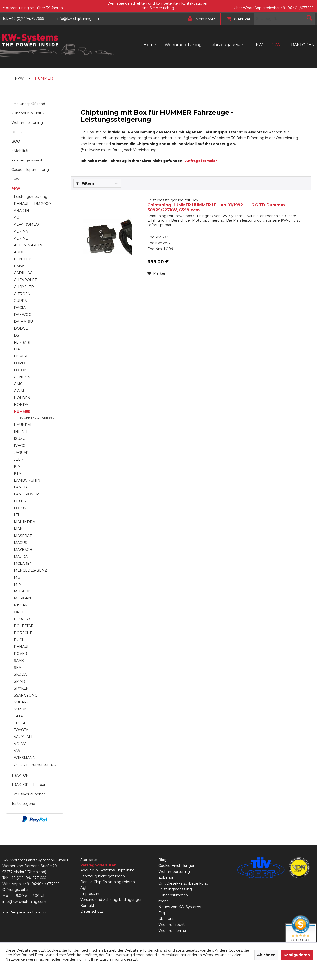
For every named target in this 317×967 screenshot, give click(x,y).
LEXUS (20, 501)
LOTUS (20, 508)
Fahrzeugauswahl (26, 160)
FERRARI (22, 342)
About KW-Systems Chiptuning (107, 870)
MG (17, 577)
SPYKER (21, 688)
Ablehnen (266, 955)
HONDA (21, 405)
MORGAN (22, 598)
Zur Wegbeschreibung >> (24, 912)
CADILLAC (23, 273)
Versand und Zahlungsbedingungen (111, 899)
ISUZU (19, 438)
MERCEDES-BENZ (30, 570)
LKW (15, 179)
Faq (161, 913)
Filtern (87, 183)
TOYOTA (21, 730)
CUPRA (20, 300)
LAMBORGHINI (28, 480)
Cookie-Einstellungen (176, 865)
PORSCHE (23, 633)
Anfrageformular (201, 161)
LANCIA (21, 487)
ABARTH (21, 210)
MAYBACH (23, 549)
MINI (18, 584)
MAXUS (20, 542)
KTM (18, 473)
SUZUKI (21, 709)
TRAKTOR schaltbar (28, 784)
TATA (18, 716)
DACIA (20, 307)
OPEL (19, 612)
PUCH (19, 640)
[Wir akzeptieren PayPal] (34, 819)
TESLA (19, 723)
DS (16, 335)
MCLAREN (23, 563)
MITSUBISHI (25, 591)
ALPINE (21, 238)
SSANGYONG (25, 695)
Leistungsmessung (30, 196)
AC (16, 217)
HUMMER (22, 411)
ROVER (20, 653)
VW (17, 751)
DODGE (21, 328)
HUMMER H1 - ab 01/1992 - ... (36, 418)
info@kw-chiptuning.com (24, 901)
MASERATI (23, 536)
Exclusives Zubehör (28, 794)
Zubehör (165, 877)
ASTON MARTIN (28, 245)
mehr (163, 901)
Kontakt (87, 905)
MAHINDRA (24, 522)
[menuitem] (200, 19)
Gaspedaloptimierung (30, 169)
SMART (20, 681)
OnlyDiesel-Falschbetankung (183, 883)
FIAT (18, 349)
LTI (16, 515)
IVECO (20, 445)
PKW (15, 188)
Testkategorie (23, 803)
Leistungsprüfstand (28, 104)
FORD (19, 363)
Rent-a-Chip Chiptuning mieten (107, 882)
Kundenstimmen (173, 895)
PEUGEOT (23, 619)
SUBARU (21, 702)
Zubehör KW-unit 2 (27, 113)
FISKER (20, 356)
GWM (19, 391)
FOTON (20, 370)
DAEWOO (23, 314)
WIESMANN (25, 757)
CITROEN (22, 294)
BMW (19, 266)
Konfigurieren (297, 955)
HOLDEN (22, 398)
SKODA (20, 674)
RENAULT (22, 647)
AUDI (18, 252)
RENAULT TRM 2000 (32, 203)
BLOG (16, 132)
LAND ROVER (26, 494)
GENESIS (22, 377)
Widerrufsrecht (171, 924)
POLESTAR (24, 626)
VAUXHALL (23, 737)
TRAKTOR (20, 775)
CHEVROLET (25, 280)
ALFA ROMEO (26, 224)
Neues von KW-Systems (179, 907)
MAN (18, 529)
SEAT (18, 667)
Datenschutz (91, 911)
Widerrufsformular (174, 930)
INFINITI (21, 432)
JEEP (18, 459)
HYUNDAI (22, 425)
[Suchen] (309, 18)
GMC (18, 384)
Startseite (88, 860)
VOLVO (20, 744)
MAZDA (21, 556)
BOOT (16, 141)
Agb (84, 888)
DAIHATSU (23, 321)
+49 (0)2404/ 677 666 (27, 878)
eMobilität (20, 151)
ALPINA (21, 231)
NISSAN (21, 605)
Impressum (90, 893)
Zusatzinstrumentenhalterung (37, 764)
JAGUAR (21, 452)
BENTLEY (22, 259)
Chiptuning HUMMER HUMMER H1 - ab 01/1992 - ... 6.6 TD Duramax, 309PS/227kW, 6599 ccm (216, 205)
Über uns (166, 918)
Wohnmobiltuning (27, 122)
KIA (17, 466)
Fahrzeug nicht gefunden (102, 876)
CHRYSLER (24, 287)
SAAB (19, 660)
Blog (162, 860)
